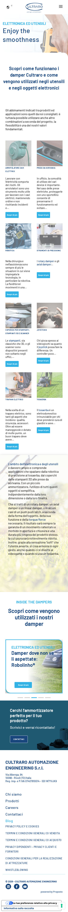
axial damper (44, 264)
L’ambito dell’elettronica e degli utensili (33, 464)
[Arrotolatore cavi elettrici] (18, 153)
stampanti (14, 340)
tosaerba (44, 410)
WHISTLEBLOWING (16, 869)
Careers (11, 807)
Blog (9, 821)
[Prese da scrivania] (50, 153)
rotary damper (46, 261)
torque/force (37, 519)
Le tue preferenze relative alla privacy (35, 903)
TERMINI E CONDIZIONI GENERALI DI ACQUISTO (33, 840)
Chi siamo (13, 794)
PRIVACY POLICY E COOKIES (22, 826)
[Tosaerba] (50, 384)
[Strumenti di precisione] (50, 235)
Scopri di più (12, 215)
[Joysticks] (50, 315)
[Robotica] (18, 235)
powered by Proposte (52, 891)
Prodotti (12, 801)
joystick (43, 347)
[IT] (9, 7)
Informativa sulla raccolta (19, 908)
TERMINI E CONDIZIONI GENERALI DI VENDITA (32, 833)
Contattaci (18, 739)
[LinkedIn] (8, 886)
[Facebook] (17, 886)
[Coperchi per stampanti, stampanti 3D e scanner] (18, 315)
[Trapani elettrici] (18, 384)
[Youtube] (25, 886)
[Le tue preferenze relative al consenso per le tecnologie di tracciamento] (61, 905)
